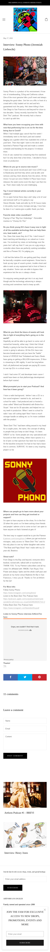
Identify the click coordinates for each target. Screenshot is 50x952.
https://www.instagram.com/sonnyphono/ (19, 593)
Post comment (15, 756)
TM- (5, 666)
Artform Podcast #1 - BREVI (19, 812)
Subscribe (25, 943)
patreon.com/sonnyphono (14, 538)
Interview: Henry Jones (16, 852)
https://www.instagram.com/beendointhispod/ (21, 608)
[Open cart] (46, 19)
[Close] (45, 910)
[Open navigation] (3, 20)
